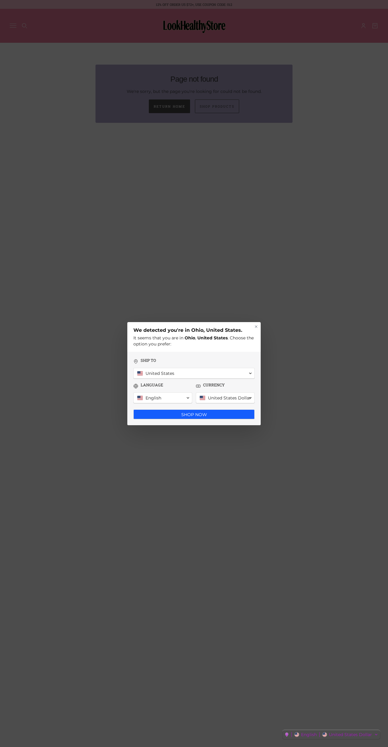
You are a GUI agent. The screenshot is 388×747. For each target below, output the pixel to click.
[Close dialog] (256, 326)
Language (152, 385)
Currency (214, 385)
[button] (331, 734)
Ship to (148, 360)
